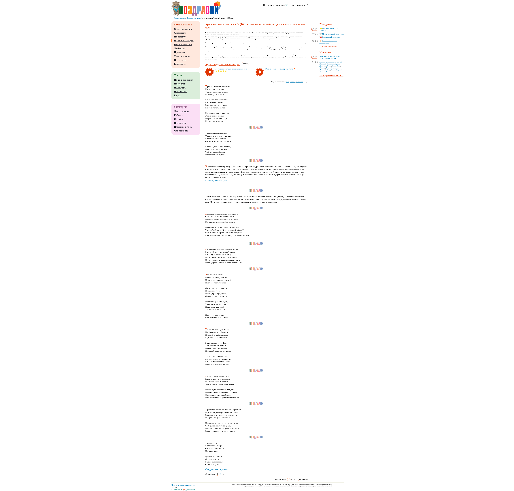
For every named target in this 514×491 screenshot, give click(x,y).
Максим (323, 58)
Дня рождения (181, 111)
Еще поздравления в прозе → (217, 180)
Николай (323, 70)
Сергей (339, 70)
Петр (328, 70)
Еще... (177, 95)
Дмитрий (323, 66)
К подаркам (180, 64)
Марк (328, 58)
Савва (333, 70)
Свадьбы (178, 119)
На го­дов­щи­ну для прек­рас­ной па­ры (231, 69)
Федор (333, 58)
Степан (322, 72)
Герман (337, 64)
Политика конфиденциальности (183, 485)
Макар (338, 56)
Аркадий (338, 62)
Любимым (179, 48)
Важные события (183, 44)
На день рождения (183, 79)
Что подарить (181, 130)
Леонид (322, 68)
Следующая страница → (218, 469)
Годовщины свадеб (184, 40)
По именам (180, 60)
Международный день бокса (333, 34)
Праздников (180, 123)
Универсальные (182, 56)
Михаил (336, 68)
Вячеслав (330, 64)
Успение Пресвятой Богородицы (328, 42)
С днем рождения (183, 29)
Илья (338, 66)
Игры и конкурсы (183, 126)
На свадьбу (180, 36)
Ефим (329, 66)
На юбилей (180, 83)
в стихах (299, 82)
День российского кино (331, 37)
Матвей (329, 68)
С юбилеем (180, 32)
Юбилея (178, 115)
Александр (324, 56)
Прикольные (180, 91)
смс (287, 82)
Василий (331, 56)
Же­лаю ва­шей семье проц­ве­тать (279, 69)
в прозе (292, 82)
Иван (334, 66)
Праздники (180, 52)
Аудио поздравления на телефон (222, 64)
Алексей (331, 62)
